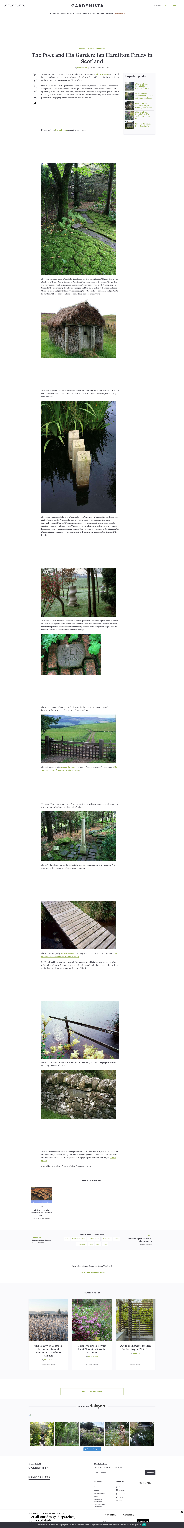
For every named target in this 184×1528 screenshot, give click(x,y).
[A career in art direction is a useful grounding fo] (142, 1434)
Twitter (121, 1497)
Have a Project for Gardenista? (99, 1505)
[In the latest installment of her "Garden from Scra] (92, 1434)
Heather (82, 48)
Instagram (122, 1490)
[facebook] (16, 5)
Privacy (96, 1496)
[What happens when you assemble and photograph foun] (67, 1434)
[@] (35, 1416)
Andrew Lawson (67, 767)
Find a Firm (87, 13)
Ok (144, 1525)
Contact (96, 1490)
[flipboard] (5, 5)
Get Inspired (54, 13)
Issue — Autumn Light (96, 48)
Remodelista (120, 13)
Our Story (110, 13)
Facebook (122, 1494)
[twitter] (19, 5)
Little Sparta (102, 74)
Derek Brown (61, 130)
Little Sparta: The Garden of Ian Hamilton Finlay (41, 1212)
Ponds (98, 1244)
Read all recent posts (92, 1391)
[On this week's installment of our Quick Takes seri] (117, 1434)
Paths (91, 1244)
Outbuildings (82, 1244)
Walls (66, 1238)
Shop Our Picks (98, 13)
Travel (78, 13)
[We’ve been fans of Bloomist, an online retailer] (42, 1434)
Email (120, 1500)
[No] (181, 1525)
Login (174, 5)
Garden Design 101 (67, 13)
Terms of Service (99, 1493)
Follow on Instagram (93, 1449)
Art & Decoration (94, 1238)
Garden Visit (106, 1238)
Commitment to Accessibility (99, 1500)
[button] (157, 5)
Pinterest (121, 1487)
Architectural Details (78, 1238)
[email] (23, 5)
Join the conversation (93, 1272)
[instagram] (12, 5)
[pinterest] (9, 5)
